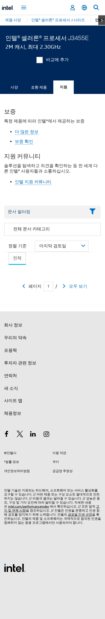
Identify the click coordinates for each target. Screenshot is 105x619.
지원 (63, 87)
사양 (14, 87)
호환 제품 (39, 87)
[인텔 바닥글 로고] (15, 567)
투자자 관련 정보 (20, 363)
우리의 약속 (15, 337)
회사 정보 (13, 325)
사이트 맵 (13, 400)
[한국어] (84, 7)
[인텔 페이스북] (6, 435)
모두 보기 (78, 286)
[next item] (101, 20)
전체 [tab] (17, 258)
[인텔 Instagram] (46, 435)
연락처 (10, 375)
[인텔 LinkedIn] (33, 435)
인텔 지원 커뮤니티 (33, 182)
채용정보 (12, 413)
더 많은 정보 (26, 132)
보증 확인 (24, 141)
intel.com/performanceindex (28, 506)
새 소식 (11, 388)
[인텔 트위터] (19, 435)
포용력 (10, 350)
